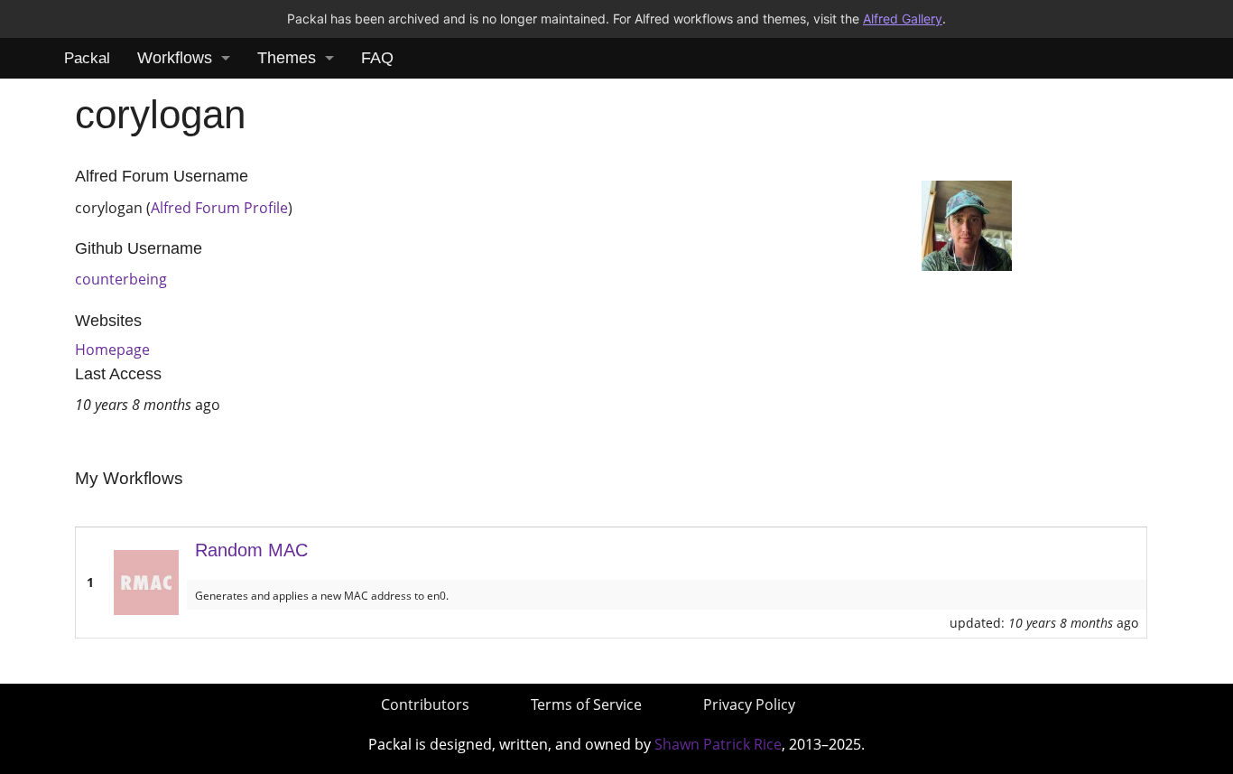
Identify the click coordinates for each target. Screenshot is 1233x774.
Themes (286, 58)
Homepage (112, 349)
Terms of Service (586, 704)
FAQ (377, 58)
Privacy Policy (749, 704)
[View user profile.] (967, 224)
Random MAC (251, 550)
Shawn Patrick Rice (718, 744)
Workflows (174, 58)
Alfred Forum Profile (219, 208)
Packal (87, 58)
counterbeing (121, 279)
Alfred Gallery (902, 18)
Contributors (425, 704)
